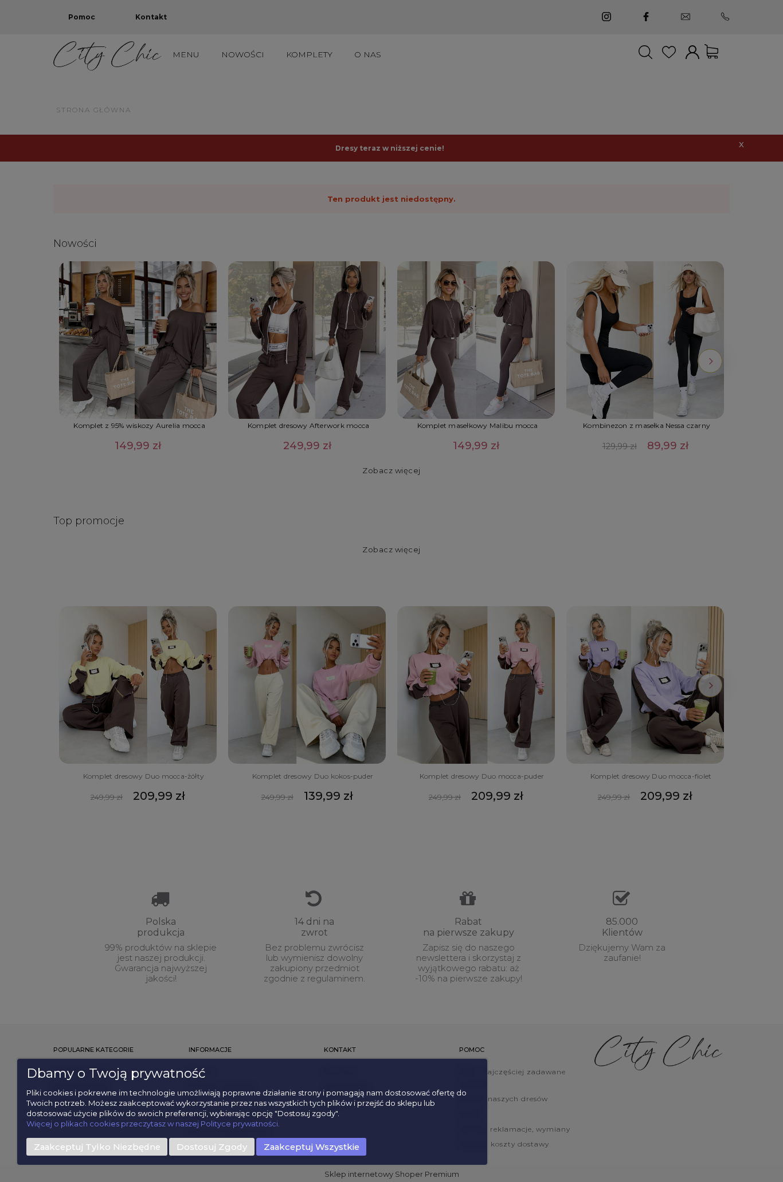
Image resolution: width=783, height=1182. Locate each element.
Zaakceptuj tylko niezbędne (97, 1147)
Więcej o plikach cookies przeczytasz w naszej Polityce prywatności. (153, 1123)
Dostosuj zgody (212, 1147)
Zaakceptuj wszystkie (311, 1147)
